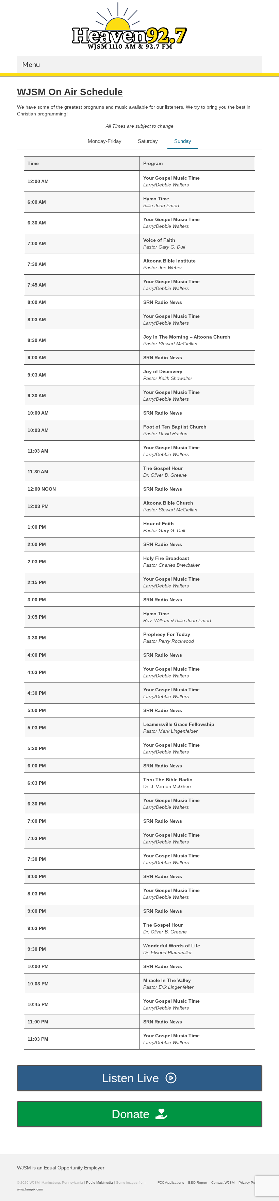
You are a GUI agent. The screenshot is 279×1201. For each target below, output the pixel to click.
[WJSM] (129, 26)
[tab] (104, 142)
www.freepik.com (30, 1189)
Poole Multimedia (99, 1182)
